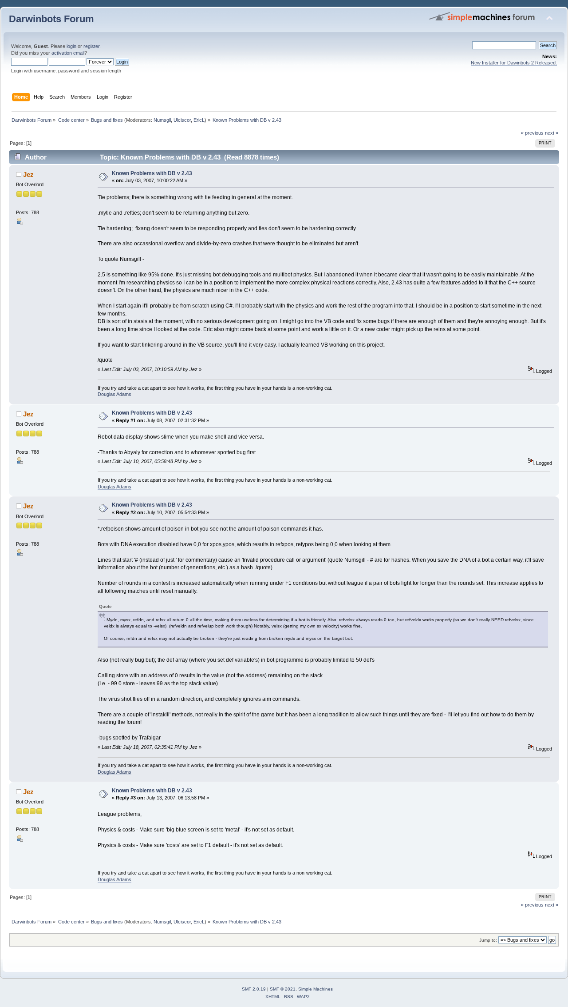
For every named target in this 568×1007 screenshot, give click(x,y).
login (71, 46)
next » (551, 133)
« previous (532, 133)
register (91, 46)
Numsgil (162, 120)
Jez (28, 174)
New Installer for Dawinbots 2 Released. (514, 62)
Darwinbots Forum (51, 18)
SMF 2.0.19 (254, 989)
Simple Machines (315, 989)
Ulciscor (182, 120)
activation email (67, 53)
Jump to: (488, 940)
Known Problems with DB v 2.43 (152, 173)
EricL (199, 120)
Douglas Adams (114, 394)
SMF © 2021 (283, 989)
